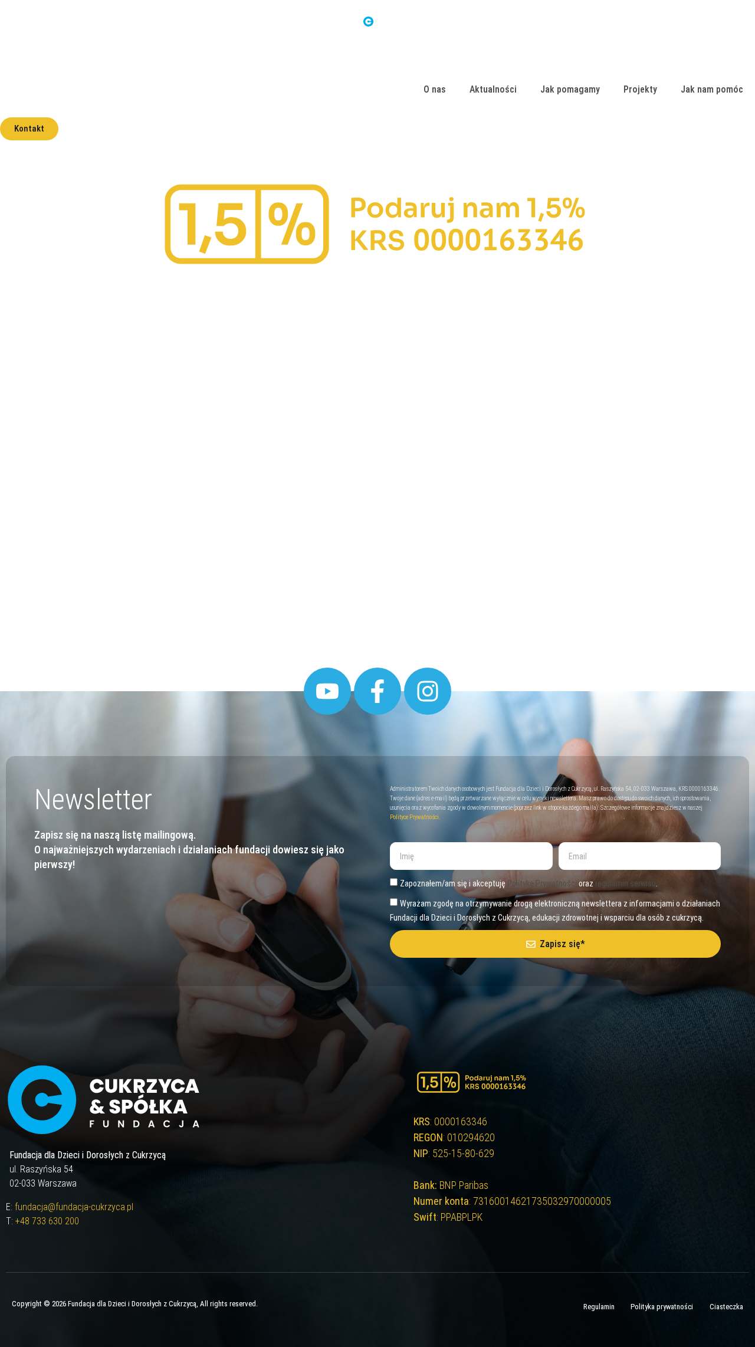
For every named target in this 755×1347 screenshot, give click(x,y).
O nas (435, 89)
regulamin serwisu (625, 883)
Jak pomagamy (570, 89)
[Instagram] (427, 691)
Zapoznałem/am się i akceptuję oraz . (529, 883)
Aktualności (493, 89)
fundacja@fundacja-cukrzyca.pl (74, 1207)
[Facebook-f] (377, 691)
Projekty (640, 89)
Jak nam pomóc (712, 89)
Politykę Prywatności (542, 883)
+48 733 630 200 (47, 1221)
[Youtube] (327, 691)
